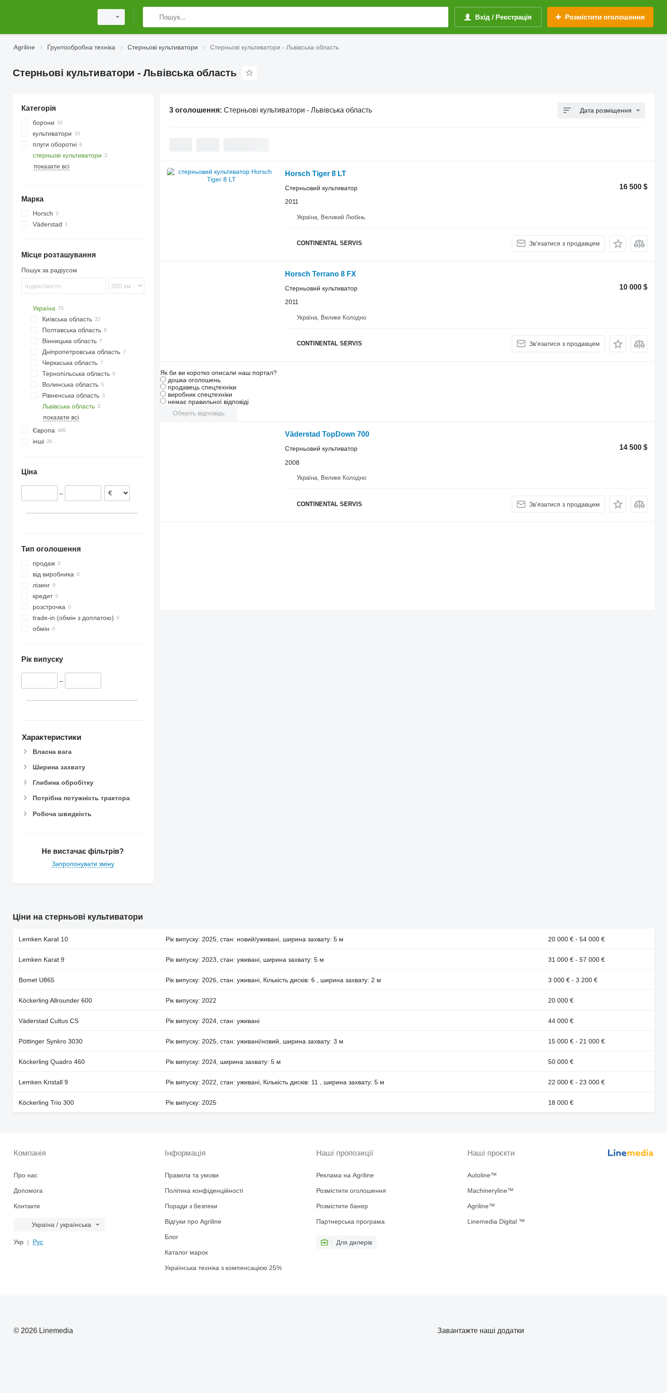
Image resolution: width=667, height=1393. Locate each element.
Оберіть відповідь (199, 413)
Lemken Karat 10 (43, 939)
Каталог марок (186, 1252)
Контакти (27, 1206)
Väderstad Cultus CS (48, 1020)
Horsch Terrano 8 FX (320, 274)
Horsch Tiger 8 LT (315, 173)
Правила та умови (192, 1175)
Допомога (28, 1190)
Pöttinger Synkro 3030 (51, 1041)
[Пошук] (151, 17)
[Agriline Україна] (50, 17)
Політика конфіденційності (204, 1190)
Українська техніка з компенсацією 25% (223, 1267)
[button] (617, 243)
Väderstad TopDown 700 (327, 434)
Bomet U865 (36, 980)
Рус (38, 1241)
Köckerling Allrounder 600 (55, 1000)
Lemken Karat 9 (41, 959)
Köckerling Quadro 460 (52, 1061)
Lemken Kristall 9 (43, 1082)
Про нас (26, 1175)
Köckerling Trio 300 (46, 1102)
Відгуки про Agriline (193, 1221)
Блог (171, 1236)
